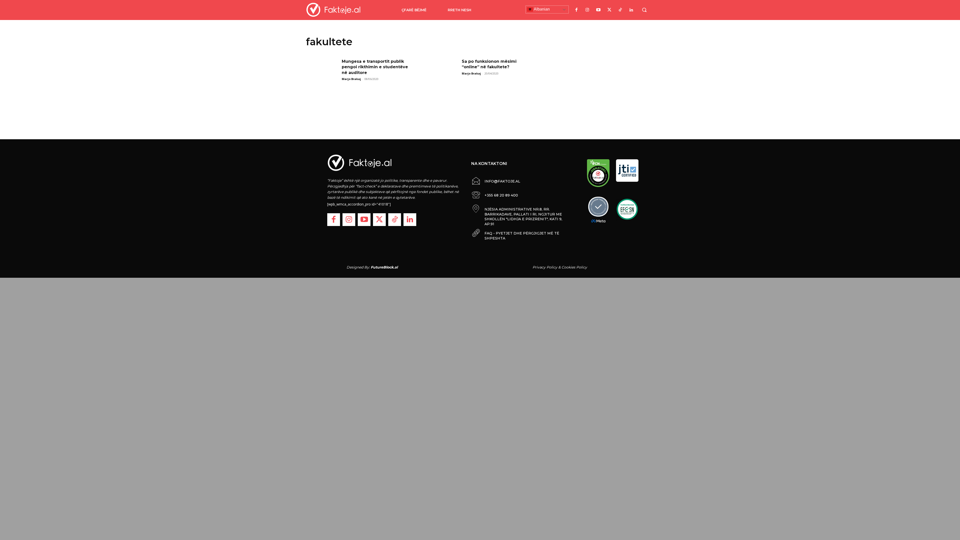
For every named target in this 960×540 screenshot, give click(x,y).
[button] (644, 10)
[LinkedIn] (631, 10)
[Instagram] (587, 10)
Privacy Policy (544, 267)
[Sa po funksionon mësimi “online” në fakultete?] (442, 70)
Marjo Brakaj (351, 79)
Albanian (541, 9)
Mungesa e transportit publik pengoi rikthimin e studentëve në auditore (375, 67)
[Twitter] (609, 10)
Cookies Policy (574, 267)
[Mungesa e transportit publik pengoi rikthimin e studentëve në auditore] (322, 70)
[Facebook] (576, 10)
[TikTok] (620, 10)
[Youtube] (598, 10)
